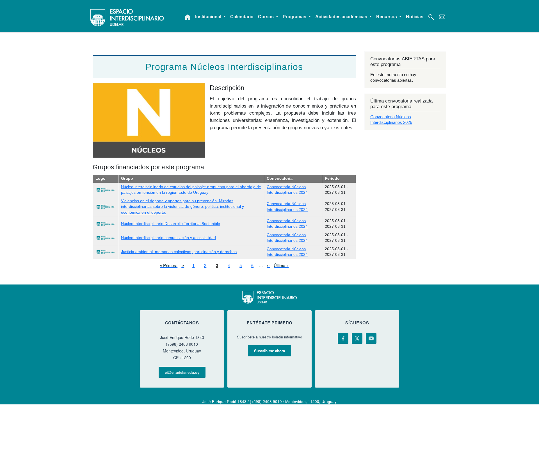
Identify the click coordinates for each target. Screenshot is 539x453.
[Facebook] (343, 338)
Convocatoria (280, 178)
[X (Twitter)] (357, 338)
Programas (295, 16)
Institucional (208, 16)
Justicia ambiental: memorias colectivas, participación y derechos (179, 252)
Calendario (241, 16)
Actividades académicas (341, 16)
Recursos (387, 16)
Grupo (127, 178)
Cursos (266, 16)
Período (332, 178)
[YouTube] (371, 338)
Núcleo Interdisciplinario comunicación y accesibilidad (168, 238)
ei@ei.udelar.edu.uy (182, 372)
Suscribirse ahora (269, 350)
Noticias (414, 16)
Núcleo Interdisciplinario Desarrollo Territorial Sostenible (170, 224)
